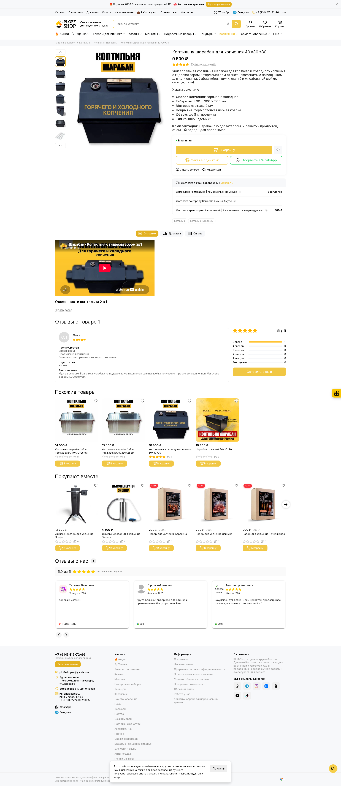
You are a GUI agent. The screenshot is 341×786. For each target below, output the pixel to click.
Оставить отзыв (259, 372)
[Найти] (236, 24)
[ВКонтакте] (266, 686)
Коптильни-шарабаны (105, 42)
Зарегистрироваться (218, 4)
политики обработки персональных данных (196, 700)
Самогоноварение (254, 34)
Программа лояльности (188, 684)
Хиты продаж (123, 753)
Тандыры (206, 34)
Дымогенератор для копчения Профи (74, 535)
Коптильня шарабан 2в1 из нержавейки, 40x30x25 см (71, 451)
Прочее (119, 733)
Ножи (118, 703)
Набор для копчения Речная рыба (264, 533)
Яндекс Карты (69, 624)
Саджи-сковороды (126, 738)
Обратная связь (184, 689)
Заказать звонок (68, 664)
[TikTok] (247, 696)
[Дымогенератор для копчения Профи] (76, 504)
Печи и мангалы (124, 758)
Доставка (92, 12)
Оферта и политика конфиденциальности (199, 669)
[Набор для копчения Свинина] (217, 504)
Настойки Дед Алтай (127, 723)
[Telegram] (247, 686)
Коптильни (227, 34)
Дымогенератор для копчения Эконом (121, 535)
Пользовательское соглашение (193, 674)
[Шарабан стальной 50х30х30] (217, 420)
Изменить (227, 183)
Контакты (187, 12)
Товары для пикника (107, 34)
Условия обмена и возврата (191, 679)
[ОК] (276, 686)
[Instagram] (257, 686)
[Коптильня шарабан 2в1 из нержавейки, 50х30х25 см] (123, 420)
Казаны (133, 34)
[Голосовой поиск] (228, 24)
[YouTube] (237, 696)
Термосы (120, 708)
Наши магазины (124, 12)
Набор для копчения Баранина (168, 533)
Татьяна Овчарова (81, 585)
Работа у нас (182, 693)
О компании (76, 12)
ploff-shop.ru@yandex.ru (74, 672)
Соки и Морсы (123, 718)
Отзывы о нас (169, 12)
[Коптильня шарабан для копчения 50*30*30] (170, 420)
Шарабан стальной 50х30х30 (214, 449)
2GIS (142, 624)
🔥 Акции (62, 34)
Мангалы (151, 34)
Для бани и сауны (125, 748)
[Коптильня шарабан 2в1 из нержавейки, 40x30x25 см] (76, 420)
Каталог (60, 12)
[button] (69, 100)
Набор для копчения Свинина (214, 533)
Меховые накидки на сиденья (133, 743)
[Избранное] (278, 150)
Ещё (276, 34)
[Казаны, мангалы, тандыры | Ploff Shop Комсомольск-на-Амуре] (66, 24)
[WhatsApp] (237, 686)
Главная (59, 42)
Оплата (106, 12)
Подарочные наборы (179, 34)
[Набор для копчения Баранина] (170, 504)
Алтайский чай (123, 728)
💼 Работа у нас (147, 12)
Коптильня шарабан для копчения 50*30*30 (170, 451)
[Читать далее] (63, 310)
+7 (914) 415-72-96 (267, 12)
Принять (218, 768)
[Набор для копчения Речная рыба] (264, 504)
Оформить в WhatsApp (259, 160)
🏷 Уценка (79, 34)
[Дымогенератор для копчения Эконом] (123, 504)
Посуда (119, 713)
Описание (150, 233)
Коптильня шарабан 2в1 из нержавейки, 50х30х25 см (118, 451)
